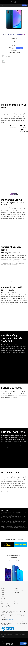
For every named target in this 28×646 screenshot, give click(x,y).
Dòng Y (3, 596)
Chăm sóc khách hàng (6, 604)
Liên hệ (15, 606)
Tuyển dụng (17, 604)
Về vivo (15, 602)
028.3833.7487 (9, 619)
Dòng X (3, 590)
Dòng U (3, 598)
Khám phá (16, 592)
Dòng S (2, 594)
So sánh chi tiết (14, 561)
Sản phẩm (3, 588)
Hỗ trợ (2, 602)
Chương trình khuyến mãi (14, 52)
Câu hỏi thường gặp (5, 608)
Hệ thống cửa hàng (18, 590)
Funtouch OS (17, 588)
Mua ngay (24, 5)
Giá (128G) (14, 45)
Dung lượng (14, 38)
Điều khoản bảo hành (9, 634)
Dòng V (3, 592)
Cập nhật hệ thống (5, 606)
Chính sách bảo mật (5, 633)
